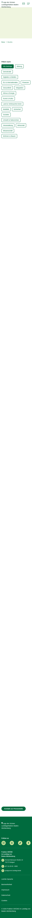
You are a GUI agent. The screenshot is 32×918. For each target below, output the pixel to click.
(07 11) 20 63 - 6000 (11, 866)
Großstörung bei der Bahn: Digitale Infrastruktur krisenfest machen (15, 747)
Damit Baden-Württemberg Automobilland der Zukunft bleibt (13, 397)
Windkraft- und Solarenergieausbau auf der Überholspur (16, 174)
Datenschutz (5, 895)
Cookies (4, 900)
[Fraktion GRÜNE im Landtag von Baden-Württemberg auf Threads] (12, 843)
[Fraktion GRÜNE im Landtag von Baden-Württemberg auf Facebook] (28, 843)
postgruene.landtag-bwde (13, 870)
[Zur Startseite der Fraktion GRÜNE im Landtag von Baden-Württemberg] (10, 5)
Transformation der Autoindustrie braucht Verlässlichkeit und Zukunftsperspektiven (15, 467)
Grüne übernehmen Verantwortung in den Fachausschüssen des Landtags (15, 679)
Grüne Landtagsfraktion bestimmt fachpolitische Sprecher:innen (16, 547)
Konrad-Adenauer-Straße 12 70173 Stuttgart (14, 861)
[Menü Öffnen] (28, 3)
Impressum (5, 890)
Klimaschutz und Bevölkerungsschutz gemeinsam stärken (14, 616)
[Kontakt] (24, 4)
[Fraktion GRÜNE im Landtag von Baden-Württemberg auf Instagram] (3, 843)
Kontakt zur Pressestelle (13, 809)
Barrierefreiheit (6, 884)
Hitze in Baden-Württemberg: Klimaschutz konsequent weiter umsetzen (16, 245)
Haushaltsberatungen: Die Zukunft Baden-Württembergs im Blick (15, 318)
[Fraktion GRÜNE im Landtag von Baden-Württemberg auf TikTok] (20, 843)
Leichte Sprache (7, 879)
